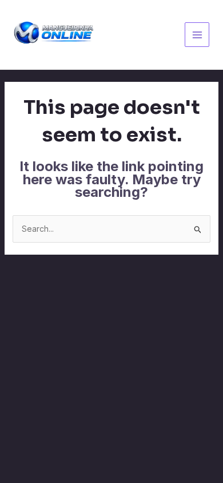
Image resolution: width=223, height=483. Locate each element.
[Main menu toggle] (197, 34)
